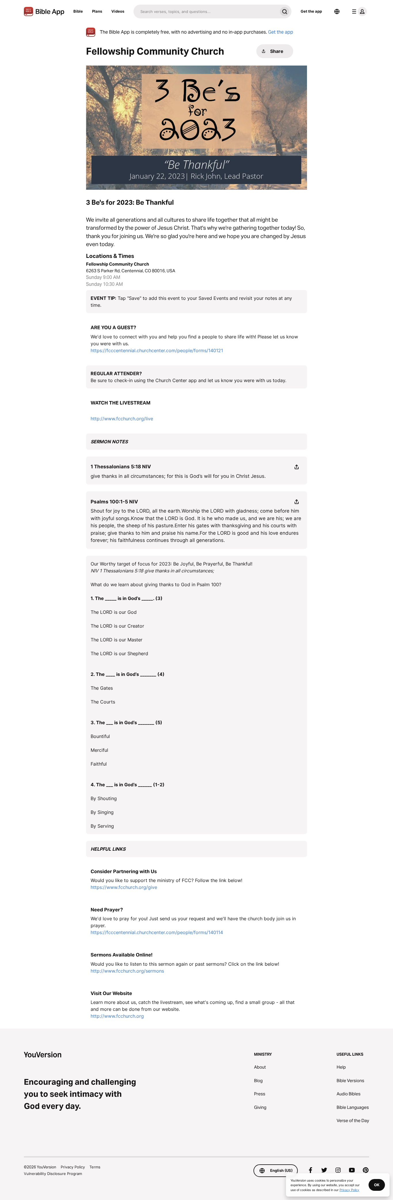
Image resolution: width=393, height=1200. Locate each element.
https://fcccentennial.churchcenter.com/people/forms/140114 (157, 932)
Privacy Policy (73, 1167)
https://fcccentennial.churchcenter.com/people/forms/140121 (157, 350)
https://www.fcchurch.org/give (124, 887)
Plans (97, 11)
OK (376, 1184)
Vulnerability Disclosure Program (53, 1173)
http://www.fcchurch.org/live (122, 418)
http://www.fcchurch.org (117, 1016)
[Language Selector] (337, 11)
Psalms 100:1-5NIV (114, 502)
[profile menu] (358, 11)
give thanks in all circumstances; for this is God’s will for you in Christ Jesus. (178, 476)
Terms (94, 1167)
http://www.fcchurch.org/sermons (127, 971)
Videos (117, 11)
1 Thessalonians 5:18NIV (121, 466)
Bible (78, 11)
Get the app (311, 11)
